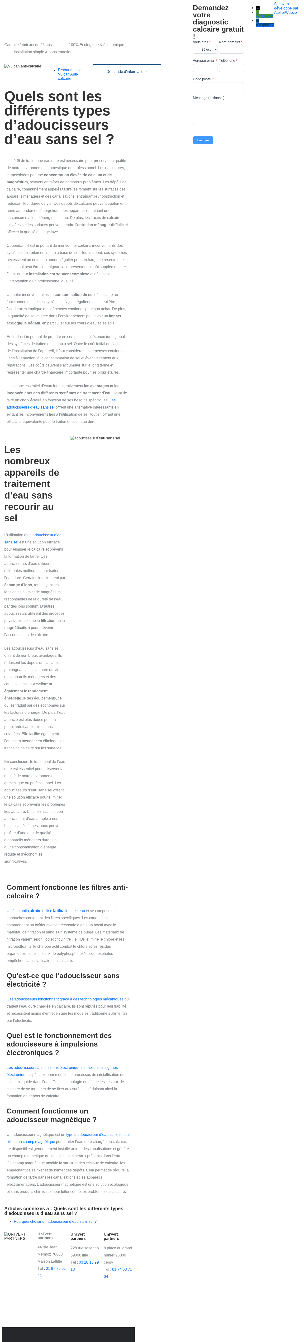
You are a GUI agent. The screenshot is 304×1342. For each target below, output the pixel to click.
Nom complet (230, 42)
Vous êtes (202, 42)
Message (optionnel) (208, 98)
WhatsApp (264, 16)
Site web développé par (286, 6)
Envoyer (203, 140)
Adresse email (205, 60)
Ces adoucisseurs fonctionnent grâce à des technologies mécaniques (65, 999)
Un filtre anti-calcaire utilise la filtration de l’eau (46, 911)
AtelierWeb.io (285, 12)
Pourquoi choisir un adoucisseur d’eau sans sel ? (55, 1221)
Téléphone (228, 60)
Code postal (203, 79)
